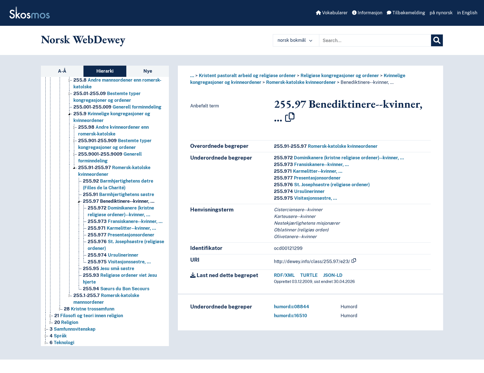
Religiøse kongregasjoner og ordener (340, 75)
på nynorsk (441, 12)
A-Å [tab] (62, 71)
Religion (66, 322)
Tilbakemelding (408, 12)
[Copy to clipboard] (290, 117)
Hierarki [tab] (104, 71)
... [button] (192, 75)
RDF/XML (284, 275)
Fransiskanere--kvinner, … (125, 221)
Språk (58, 336)
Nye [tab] (147, 71)
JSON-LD (333, 275)
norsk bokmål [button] (292, 40)
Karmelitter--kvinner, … (122, 228)
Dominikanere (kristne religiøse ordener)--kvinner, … (339, 157)
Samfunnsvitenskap (73, 329)
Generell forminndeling (117, 107)
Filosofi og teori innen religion (88, 315)
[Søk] (437, 40)
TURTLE (309, 275)
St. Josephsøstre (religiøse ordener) (322, 184)
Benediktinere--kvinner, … (118, 201)
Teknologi (62, 342)
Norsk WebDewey (83, 39)
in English (467, 12)
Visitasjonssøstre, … (119, 261)
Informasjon (369, 12)
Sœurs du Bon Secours (116, 288)
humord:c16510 (290, 315)
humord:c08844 (291, 306)
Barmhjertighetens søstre (118, 194)
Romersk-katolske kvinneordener (301, 82)
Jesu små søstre (108, 268)
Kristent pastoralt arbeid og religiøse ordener (247, 75)
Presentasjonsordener (121, 235)
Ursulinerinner (113, 255)
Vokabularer (334, 12)
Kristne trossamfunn (89, 309)
